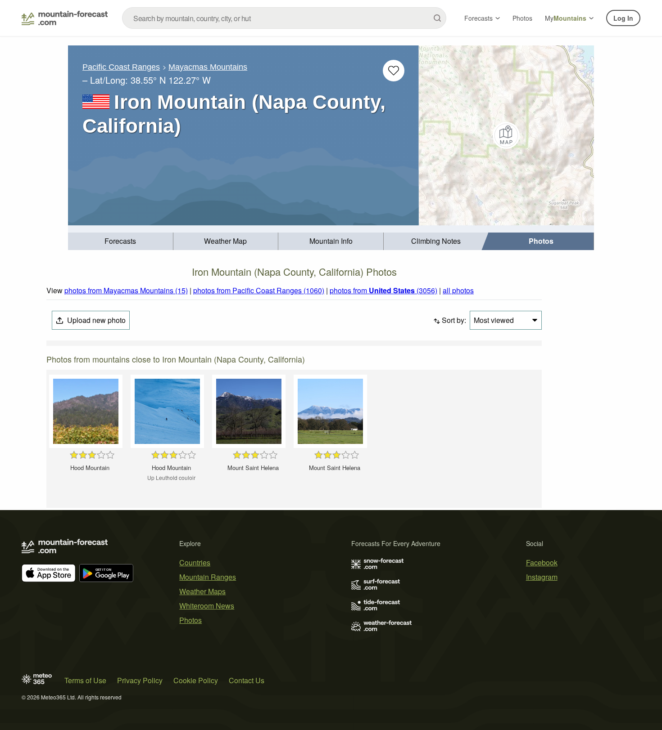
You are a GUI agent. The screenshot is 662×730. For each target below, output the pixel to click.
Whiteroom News (206, 605)
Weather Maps (202, 591)
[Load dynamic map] (506, 135)
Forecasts (478, 17)
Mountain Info (331, 241)
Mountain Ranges (207, 577)
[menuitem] (120, 241)
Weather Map (225, 241)
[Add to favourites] (393, 70)
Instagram (542, 577)
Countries (194, 562)
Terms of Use (85, 680)
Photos (522, 17)
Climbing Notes (436, 241)
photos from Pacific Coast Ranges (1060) (258, 290)
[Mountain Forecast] (65, 18)
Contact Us (246, 680)
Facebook (542, 562)
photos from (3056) (383, 290)
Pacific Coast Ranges (121, 67)
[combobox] (284, 18)
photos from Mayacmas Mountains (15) (126, 290)
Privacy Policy (140, 680)
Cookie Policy (195, 680)
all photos (458, 290)
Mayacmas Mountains (207, 67)
